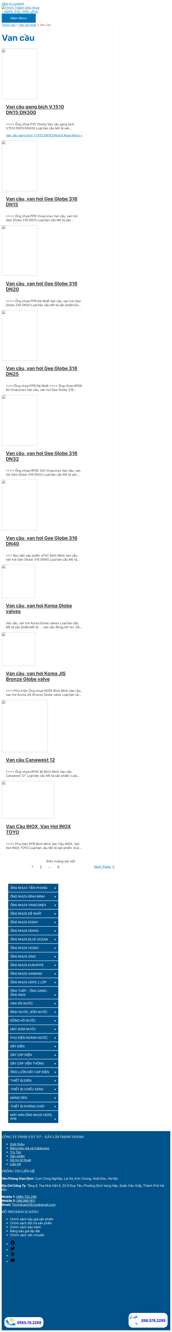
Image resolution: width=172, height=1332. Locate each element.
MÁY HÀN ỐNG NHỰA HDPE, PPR (31, 1117)
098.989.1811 (25, 1201)
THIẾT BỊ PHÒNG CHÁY (27, 1106)
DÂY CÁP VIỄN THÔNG (27, 1063)
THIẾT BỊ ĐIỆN (20, 1081)
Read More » (44, 135)
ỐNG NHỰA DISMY (24, 922)
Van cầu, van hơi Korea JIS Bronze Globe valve (36, 676)
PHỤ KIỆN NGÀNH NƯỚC (29, 1038)
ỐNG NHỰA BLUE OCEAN (29, 939)
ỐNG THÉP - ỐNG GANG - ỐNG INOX (29, 993)
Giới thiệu (17, 1144)
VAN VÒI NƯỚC (21, 1003)
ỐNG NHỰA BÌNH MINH (27, 896)
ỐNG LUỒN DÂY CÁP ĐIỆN (29, 1072)
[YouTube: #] (12, 1262)
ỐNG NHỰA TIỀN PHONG (28, 888)
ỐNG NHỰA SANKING (26, 974)
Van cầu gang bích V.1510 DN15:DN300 (35, 109)
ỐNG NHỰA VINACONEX (28, 905)
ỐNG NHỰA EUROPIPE (27, 965)
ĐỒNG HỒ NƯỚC (23, 1020)
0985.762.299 (26, 1197)
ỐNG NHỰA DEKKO (24, 931)
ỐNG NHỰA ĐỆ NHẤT (26, 914)
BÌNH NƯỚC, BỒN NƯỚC (29, 1012)
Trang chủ (9, 25)
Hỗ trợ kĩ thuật (20, 1160)
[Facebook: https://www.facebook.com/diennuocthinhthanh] (12, 1244)
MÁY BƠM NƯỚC (23, 1029)
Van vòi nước (27, 25)
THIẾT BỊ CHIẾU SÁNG (26, 1089)
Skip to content (13, 4)
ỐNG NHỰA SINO (23, 956)
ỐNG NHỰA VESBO (24, 948)
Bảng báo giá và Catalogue (29, 1148)
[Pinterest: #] (12, 1256)
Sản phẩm (17, 1156)
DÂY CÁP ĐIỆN (21, 1055)
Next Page (104, 867)
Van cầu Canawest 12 (30, 760)
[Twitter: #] (12, 1250)
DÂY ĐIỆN (17, 1046)
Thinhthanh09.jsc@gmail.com (34, 1205)
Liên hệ (15, 1164)
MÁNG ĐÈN (18, 1098)
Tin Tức (15, 1152)
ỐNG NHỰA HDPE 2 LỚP (28, 982)
